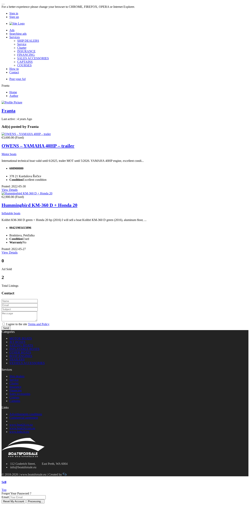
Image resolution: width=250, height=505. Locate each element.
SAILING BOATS (21, 345)
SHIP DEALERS (28, 40)
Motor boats (9, 154)
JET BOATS (17, 342)
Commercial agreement (23, 417)
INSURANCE (26, 51)
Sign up (14, 17)
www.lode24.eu (19, 431)
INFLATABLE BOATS (24, 349)
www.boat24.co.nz (21, 424)
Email (5, 497)
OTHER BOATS (20, 352)
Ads (11, 30)
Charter (21, 47)
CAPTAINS (25, 61)
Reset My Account (13, 501)
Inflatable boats (11, 213)
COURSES (24, 65)
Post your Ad (17, 79)
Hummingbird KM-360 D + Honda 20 (39, 205)
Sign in (13, 13)
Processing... (35, 501)
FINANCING (26, 54)
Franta (8, 110)
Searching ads (18, 33)
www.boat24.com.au (22, 428)
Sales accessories (19, 393)
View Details (10, 189)
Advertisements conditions (25, 414)
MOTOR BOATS (20, 338)
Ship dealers (16, 376)
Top (4, 490)
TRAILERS (17, 359)
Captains (14, 401)
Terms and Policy (38, 324)
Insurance (15, 386)
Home (13, 92)
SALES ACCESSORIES (33, 58)
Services (14, 37)
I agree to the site (27, 324)
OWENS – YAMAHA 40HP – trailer (38, 145)
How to (14, 68)
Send (6, 328)
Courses (14, 397)
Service (21, 44)
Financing (15, 390)
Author (13, 95)
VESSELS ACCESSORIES (27, 363)
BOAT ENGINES (20, 356)
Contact (14, 72)
